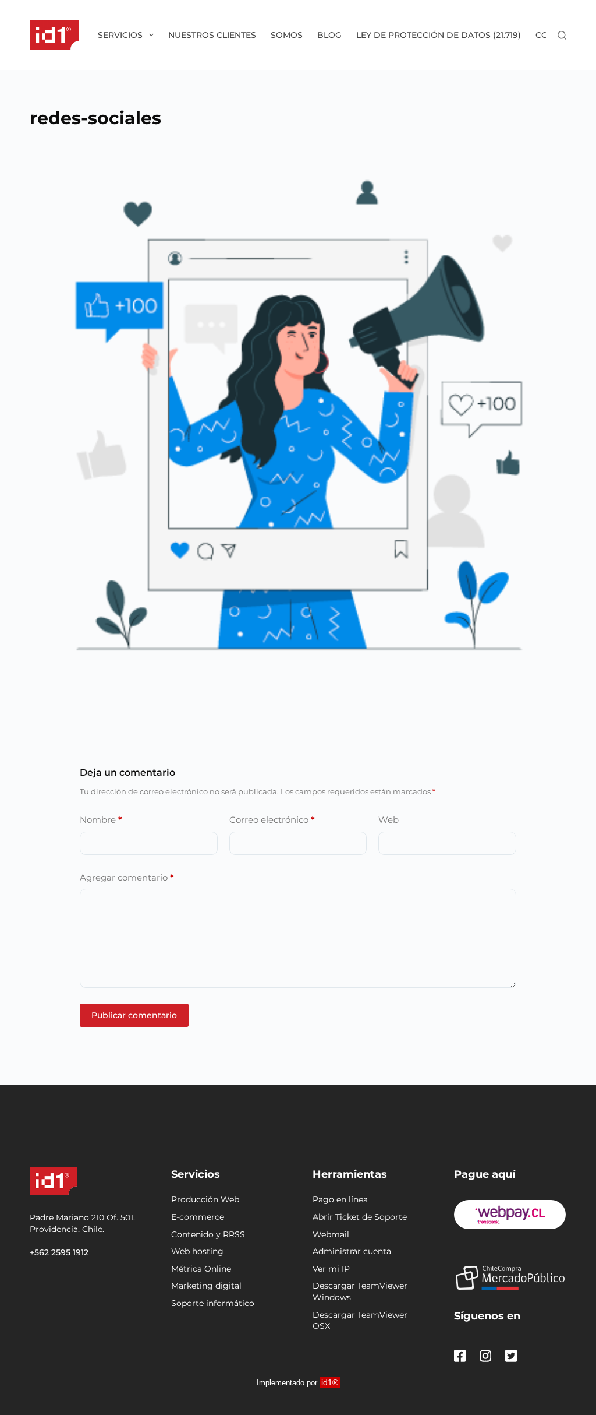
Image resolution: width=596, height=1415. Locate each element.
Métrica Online (201, 1268)
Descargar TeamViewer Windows (360, 1291)
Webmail (331, 1234)
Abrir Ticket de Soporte (360, 1217)
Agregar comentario (127, 877)
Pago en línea (340, 1199)
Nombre (101, 819)
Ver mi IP (331, 1268)
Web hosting (197, 1251)
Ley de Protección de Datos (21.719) (438, 35)
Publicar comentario (134, 1015)
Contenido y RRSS (208, 1234)
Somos (287, 35)
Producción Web (205, 1199)
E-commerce (197, 1217)
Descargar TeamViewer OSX (360, 1321)
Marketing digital (206, 1285)
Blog (329, 35)
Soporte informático (212, 1303)
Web (388, 819)
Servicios (120, 35)
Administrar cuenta (352, 1251)
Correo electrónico (272, 819)
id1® (329, 1382)
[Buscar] (562, 35)
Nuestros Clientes (212, 35)
